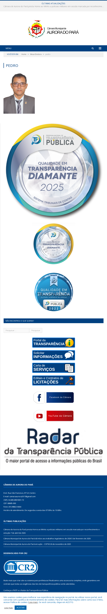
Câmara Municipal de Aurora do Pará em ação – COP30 (26, 544)
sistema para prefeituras (37, 580)
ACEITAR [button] (21, 607)
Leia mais (33, 602)
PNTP (15, 590)
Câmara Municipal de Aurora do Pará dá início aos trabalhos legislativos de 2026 (53, 6)
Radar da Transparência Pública (34, 590)
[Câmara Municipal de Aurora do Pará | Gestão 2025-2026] (53, 28)
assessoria (68, 580)
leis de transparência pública (48, 584)
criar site (20, 580)
